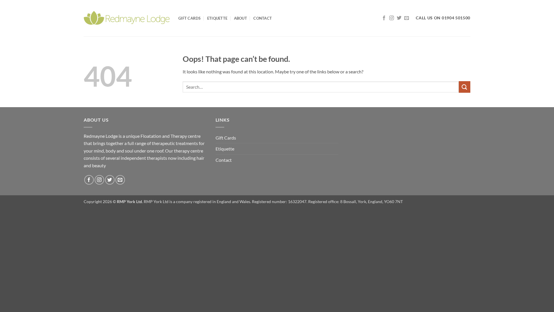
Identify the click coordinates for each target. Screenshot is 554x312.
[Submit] (464, 86)
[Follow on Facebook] (384, 18)
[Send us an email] (406, 18)
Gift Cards (189, 18)
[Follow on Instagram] (391, 18)
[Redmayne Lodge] (127, 18)
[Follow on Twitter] (399, 18)
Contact (262, 18)
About (240, 18)
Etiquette (217, 18)
